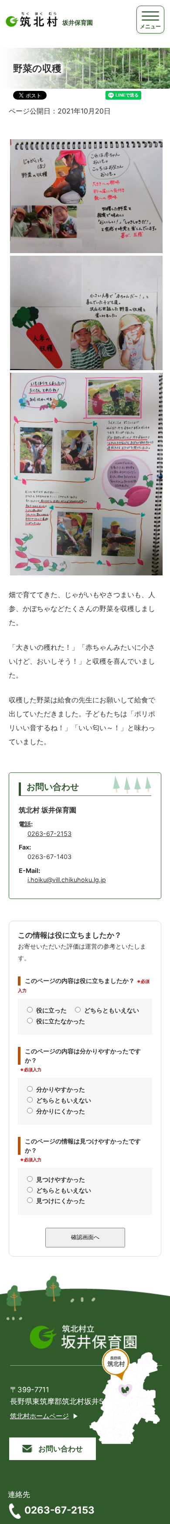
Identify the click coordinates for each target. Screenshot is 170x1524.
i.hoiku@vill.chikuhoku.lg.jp (66, 879)
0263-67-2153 (49, 833)
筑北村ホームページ (39, 1416)
